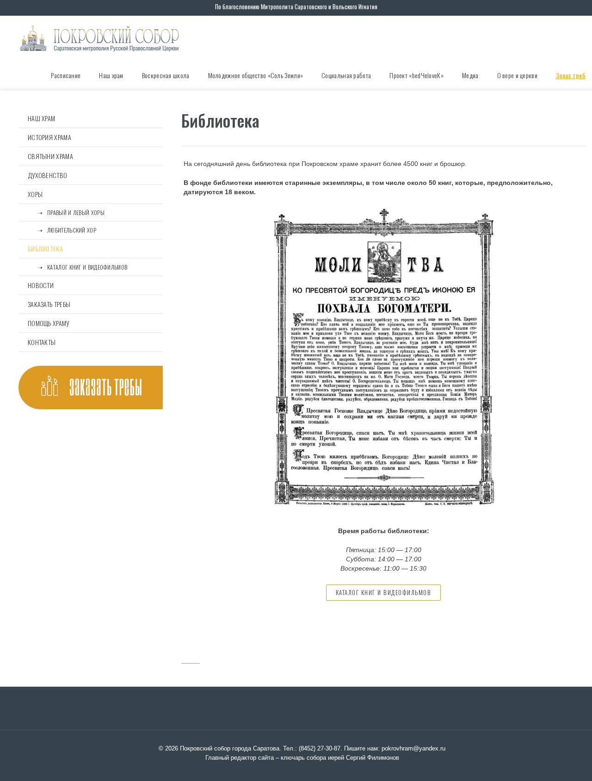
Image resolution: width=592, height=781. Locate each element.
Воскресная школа (166, 75)
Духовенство (47, 175)
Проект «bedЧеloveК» (416, 75)
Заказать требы (49, 304)
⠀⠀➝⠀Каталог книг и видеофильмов (77, 267)
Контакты (42, 342)
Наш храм (111, 75)
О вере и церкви (517, 75)
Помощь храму (48, 323)
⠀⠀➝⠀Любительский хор (62, 230)
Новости (41, 285)
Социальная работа (346, 75)
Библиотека (45, 248)
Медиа (470, 75)
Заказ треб (571, 75)
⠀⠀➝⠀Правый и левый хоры (66, 212)
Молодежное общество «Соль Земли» (255, 75)
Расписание (65, 75)
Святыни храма (50, 156)
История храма (49, 137)
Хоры (35, 194)
